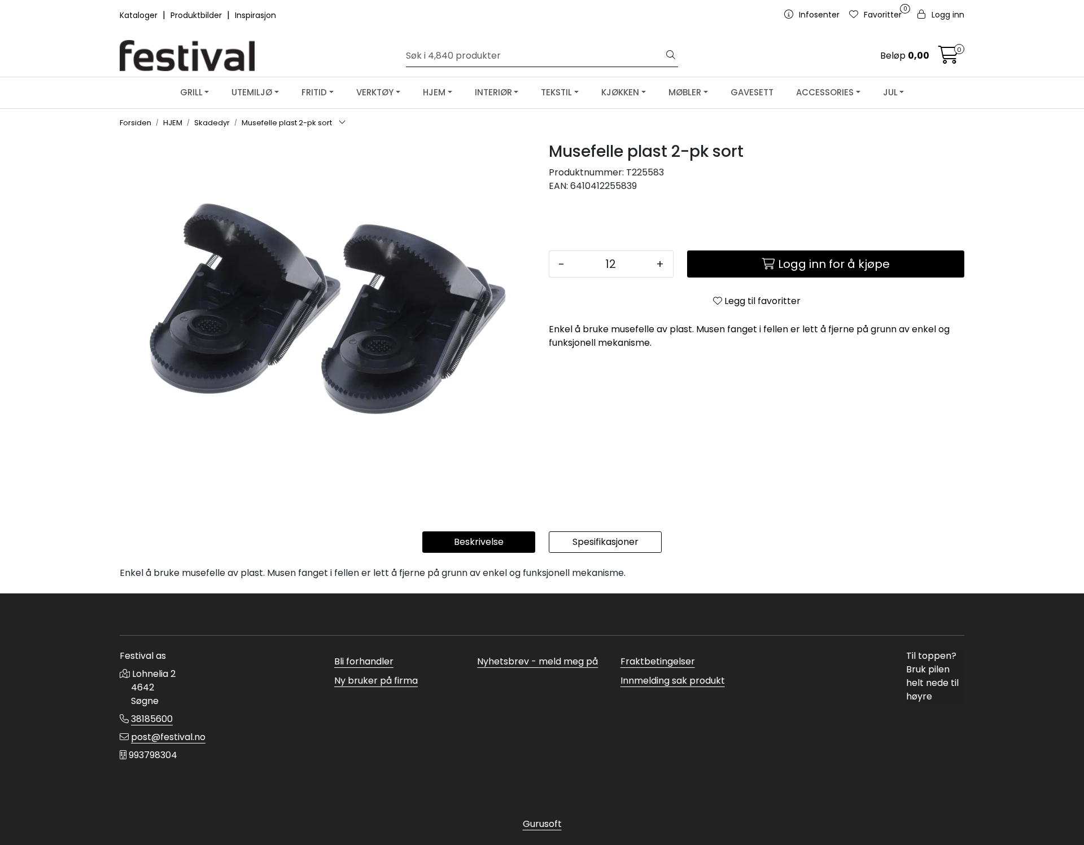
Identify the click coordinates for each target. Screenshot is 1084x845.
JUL (890, 92)
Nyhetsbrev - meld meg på (537, 661)
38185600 (152, 718)
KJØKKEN (620, 92)
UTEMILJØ (251, 92)
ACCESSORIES (825, 92)
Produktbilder (197, 15)
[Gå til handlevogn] (948, 58)
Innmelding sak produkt (672, 680)
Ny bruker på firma (376, 680)
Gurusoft (542, 823)
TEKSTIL (556, 92)
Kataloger (140, 15)
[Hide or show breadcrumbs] (342, 123)
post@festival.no (168, 736)
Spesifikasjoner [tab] (605, 541)
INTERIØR (493, 92)
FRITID (314, 92)
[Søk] (670, 56)
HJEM (434, 92)
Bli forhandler (364, 661)
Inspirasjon (255, 15)
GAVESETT (752, 92)
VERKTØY (375, 92)
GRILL (191, 92)
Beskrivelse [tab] (479, 541)
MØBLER (684, 92)
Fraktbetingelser (657, 661)
